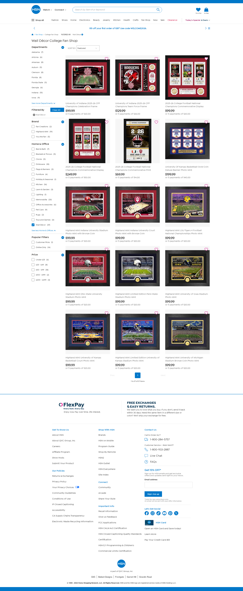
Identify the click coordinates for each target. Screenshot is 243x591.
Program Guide (106, 446)
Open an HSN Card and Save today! (163, 528)
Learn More (150, 534)
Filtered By (46, 109)
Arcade (102, 493)
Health (126, 20)
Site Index (103, 474)
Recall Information (108, 511)
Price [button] (35, 254)
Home (73, 20)
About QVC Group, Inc (63, 440)
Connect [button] (60, 10)
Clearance (172, 20)
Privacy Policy (59, 481)
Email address (151, 479)
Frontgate (119, 576)
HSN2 (101, 457)
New (155, 20)
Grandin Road (145, 576)
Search (158, 9)
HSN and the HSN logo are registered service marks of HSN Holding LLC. (121, 583)
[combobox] (116, 9)
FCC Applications (107, 522)
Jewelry (106, 20)
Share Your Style (106, 498)
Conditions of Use (61, 498)
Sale (163, 20)
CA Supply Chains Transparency (68, 515)
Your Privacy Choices (63, 487)
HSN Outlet (104, 463)
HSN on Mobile (106, 440)
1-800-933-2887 (160, 449)
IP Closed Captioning (63, 504)
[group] (88, 112)
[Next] (206, 28)
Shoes (65, 20)
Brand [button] (35, 121)
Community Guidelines (64, 493)
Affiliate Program (61, 452)
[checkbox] (49, 127)
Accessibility (58, 510)
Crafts (135, 20)
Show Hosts (58, 457)
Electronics (84, 20)
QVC (93, 576)
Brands (102, 435)
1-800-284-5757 (160, 439)
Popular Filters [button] (40, 237)
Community (104, 487)
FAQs (153, 461)
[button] (180, 10)
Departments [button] (39, 47)
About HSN (58, 435)
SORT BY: (72, 48)
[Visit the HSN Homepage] (36, 13)
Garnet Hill (131, 576)
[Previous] (34, 28)
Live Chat (156, 455)
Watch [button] (46, 10)
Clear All (56, 110)
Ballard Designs (105, 576)
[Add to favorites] (106, 58)
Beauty (96, 20)
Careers (56, 446)
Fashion (55, 20)
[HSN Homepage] (32, 34)
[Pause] (209, 28)
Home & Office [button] (40, 143)
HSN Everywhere (106, 469)
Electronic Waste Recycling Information (72, 521)
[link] (206, 10)
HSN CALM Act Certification (112, 528)
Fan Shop (145, 20)
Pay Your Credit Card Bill (157, 540)
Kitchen (117, 20)
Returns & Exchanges (63, 476)
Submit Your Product (63, 463)
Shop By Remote (107, 452)
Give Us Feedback (107, 517)
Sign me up (153, 494)
